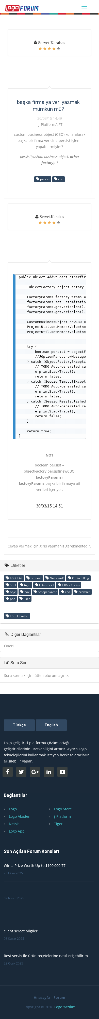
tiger (27, 585)
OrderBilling (80, 578)
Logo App (17, 831)
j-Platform (62, 816)
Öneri (9, 645)
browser (84, 592)
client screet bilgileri (21, 931)
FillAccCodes (70, 585)
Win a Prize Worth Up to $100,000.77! (35, 865)
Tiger (58, 823)
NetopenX (56, 578)
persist (44, 179)
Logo (13, 809)
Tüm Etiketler (19, 616)
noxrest (35, 578)
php (12, 599)
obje (12, 592)
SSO (12, 585)
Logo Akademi (20, 816)
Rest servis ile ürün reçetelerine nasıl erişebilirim (46, 955)
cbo (60, 179)
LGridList (15, 578)
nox (26, 592)
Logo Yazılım (64, 1006)
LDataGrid (46, 585)
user (26, 599)
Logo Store (63, 809)
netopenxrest (47, 592)
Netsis (14, 823)
